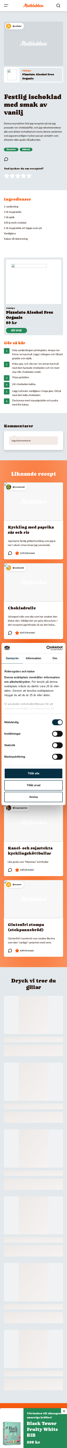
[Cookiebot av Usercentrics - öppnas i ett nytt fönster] (47, 648)
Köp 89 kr (16, 330)
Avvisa (33, 796)
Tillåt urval (33, 785)
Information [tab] (33, 658)
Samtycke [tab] (12, 658)
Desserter (11, 149)
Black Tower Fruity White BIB (42, 1429)
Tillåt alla (33, 773)
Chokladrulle (22, 608)
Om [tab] (54, 658)
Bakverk (26, 149)
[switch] (57, 734)
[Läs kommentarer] (6, 159)
